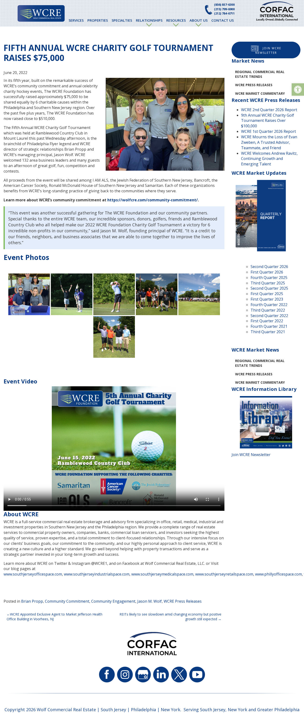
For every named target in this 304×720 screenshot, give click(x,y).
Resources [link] (176, 20)
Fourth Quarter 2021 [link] (269, 326)
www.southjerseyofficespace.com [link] (33, 574)
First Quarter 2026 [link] (267, 272)
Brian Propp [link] (32, 601)
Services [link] (76, 20)
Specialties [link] (122, 20)
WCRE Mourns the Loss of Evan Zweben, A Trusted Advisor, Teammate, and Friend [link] (269, 142)
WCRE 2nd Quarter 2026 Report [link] (269, 109)
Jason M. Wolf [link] (149, 601)
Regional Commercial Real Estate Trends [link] (260, 74)
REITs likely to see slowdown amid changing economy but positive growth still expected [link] (170, 616)
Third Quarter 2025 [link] (268, 283)
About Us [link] (199, 20)
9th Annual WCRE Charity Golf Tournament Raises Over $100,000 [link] (267, 121)
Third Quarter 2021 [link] (268, 331)
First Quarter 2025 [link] (267, 293)
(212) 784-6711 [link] (224, 13)
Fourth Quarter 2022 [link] (269, 304)
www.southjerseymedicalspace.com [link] (162, 574)
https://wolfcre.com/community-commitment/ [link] (152, 200)
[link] (298, 89)
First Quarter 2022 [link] (267, 320)
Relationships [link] (149, 20)
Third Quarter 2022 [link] (268, 310)
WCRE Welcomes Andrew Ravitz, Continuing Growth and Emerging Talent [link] (269, 159)
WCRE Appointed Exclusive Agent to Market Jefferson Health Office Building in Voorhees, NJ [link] (54, 616)
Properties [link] (97, 20)
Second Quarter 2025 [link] (269, 288)
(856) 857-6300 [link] (224, 4)
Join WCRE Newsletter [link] (268, 50)
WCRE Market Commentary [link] (260, 93)
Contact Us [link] (222, 20)
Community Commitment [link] (67, 601)
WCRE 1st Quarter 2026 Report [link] (268, 131)
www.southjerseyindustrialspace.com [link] (96, 574)
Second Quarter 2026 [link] (269, 266)
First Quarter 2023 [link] (267, 299)
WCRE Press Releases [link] (183, 601)
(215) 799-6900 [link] (224, 9)
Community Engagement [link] (113, 601)
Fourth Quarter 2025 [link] (269, 277)
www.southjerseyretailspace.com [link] (224, 574)
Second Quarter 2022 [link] (269, 315)
